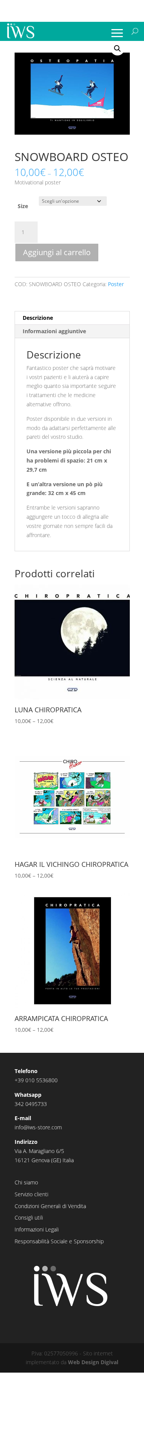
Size (23, 206)
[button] (117, 48)
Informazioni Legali (37, 1229)
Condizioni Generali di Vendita (50, 1206)
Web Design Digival (93, 1362)
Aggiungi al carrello (57, 252)
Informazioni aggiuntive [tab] (54, 331)
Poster (116, 284)
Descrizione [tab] (38, 317)
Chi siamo (26, 1182)
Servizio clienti (31, 1194)
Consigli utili (29, 1217)
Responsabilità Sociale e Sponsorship (59, 1241)
